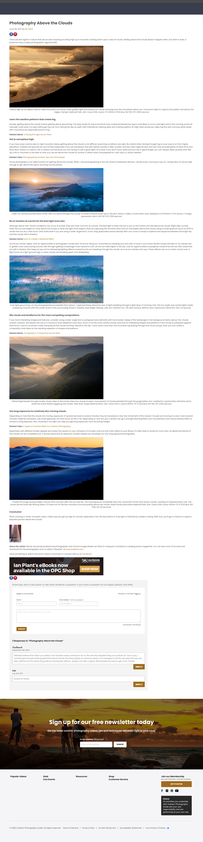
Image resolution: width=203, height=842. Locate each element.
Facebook (86, 554)
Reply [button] (139, 666)
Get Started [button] (176, 784)
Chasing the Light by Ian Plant (37, 134)
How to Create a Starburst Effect (39, 239)
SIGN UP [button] (120, 744)
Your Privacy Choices (155, 828)
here (130, 584)
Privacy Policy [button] (88, 828)
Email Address (71, 600)
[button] (11, 34)
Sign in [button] (138, 593)
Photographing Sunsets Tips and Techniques (44, 157)
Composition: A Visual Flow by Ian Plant (42, 333)
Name (19, 600)
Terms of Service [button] (70, 828)
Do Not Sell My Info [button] (107, 828)
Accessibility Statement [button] (131, 828)
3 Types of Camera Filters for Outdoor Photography (47, 426)
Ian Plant (29, 29)
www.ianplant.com (74, 549)
